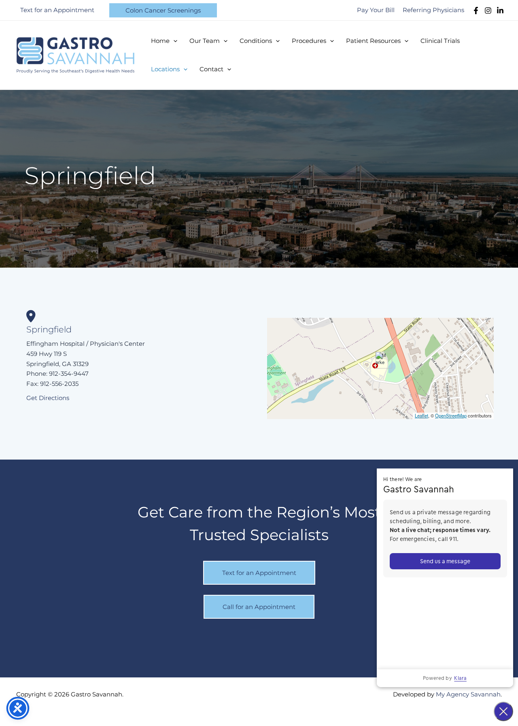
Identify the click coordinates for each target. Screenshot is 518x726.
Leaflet (421, 415)
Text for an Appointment (259, 573)
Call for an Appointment (259, 607)
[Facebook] (476, 10)
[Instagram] (488, 10)
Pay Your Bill (376, 10)
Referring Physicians (433, 10)
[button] (163, 10)
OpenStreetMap (451, 415)
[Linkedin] (500, 10)
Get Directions (47, 398)
